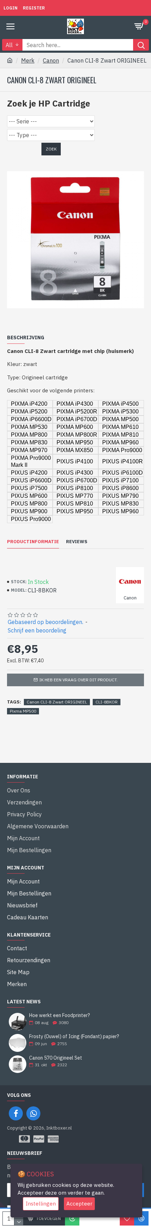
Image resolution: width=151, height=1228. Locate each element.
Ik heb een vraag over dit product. (78, 679)
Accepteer (79, 1203)
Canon (51, 60)
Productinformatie (33, 542)
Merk (27, 60)
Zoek (51, 149)
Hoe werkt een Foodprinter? (59, 1015)
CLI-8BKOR (107, 702)
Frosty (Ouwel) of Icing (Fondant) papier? (74, 1036)
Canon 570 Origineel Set (55, 1058)
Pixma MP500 (23, 711)
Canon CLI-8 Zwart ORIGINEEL (57, 702)
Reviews (76, 542)
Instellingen (41, 1203)
